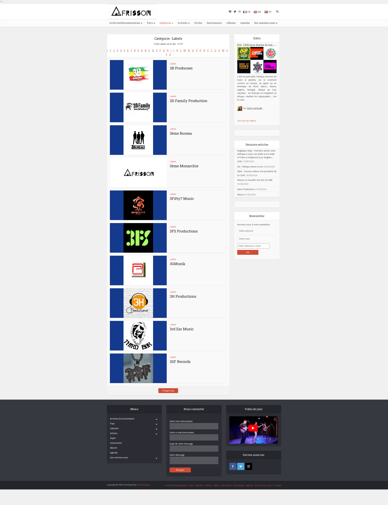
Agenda (245, 22)
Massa (240, 194)
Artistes (182, 22)
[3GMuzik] (138, 270)
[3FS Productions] (138, 238)
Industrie (165, 22)
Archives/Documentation (124, 22)
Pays (150, 22)
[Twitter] (240, 466)
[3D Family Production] (138, 107)
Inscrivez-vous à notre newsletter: (253, 224)
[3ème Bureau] (138, 140)
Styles (198, 22)
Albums (231, 22)
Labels (173, 63)
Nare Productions (245, 189)
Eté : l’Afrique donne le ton (256, 45)
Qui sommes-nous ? (263, 485)
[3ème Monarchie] (138, 172)
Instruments (214, 22)
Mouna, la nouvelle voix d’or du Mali (254, 179)
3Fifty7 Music (182, 198)
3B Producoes (181, 68)
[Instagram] (248, 466)
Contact (277, 485)
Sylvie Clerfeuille (254, 108)
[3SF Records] (138, 368)
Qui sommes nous (264, 22)
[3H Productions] (138, 303)
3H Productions (183, 296)
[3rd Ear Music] (138, 335)
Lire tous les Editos (246, 120)
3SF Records (180, 361)
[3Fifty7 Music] (138, 205)
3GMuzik (177, 263)
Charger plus (168, 390)
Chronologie (238, 485)
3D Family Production (188, 100)
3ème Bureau (181, 133)
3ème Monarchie (184, 165)
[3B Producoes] (138, 75)
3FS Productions (184, 231)
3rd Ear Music (182, 329)
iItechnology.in (143, 484)
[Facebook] (232, 466)
